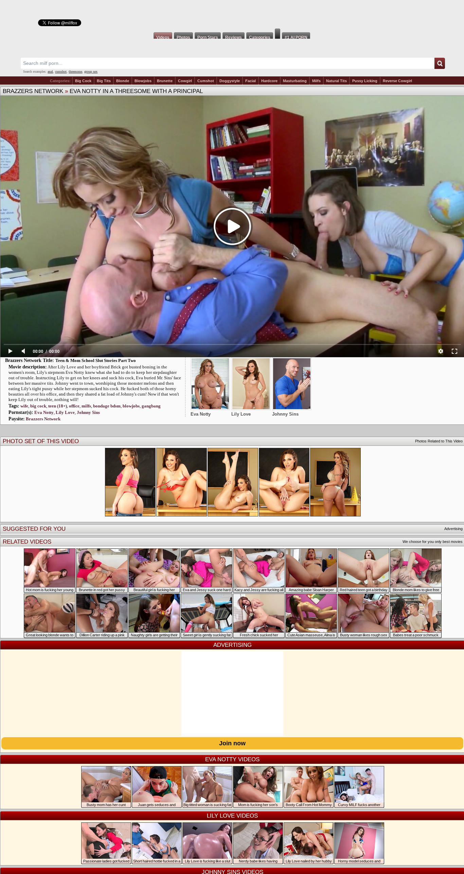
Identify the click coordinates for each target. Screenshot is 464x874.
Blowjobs (143, 81)
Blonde (122, 81)
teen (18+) (57, 405)
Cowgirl (185, 81)
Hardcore (269, 81)
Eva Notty (44, 412)
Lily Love (65, 412)
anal (50, 71)
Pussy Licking (364, 81)
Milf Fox (232, 14)
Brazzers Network (33, 91)
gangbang (151, 405)
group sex (90, 71)
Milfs (316, 81)
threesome (75, 71)
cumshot (61, 71)
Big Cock (83, 81)
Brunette (165, 81)
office (74, 405)
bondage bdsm (107, 405)
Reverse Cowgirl (397, 81)
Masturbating (295, 81)
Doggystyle (229, 81)
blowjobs (131, 405)
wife (24, 405)
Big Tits (104, 81)
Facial (250, 81)
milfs (86, 405)
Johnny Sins (88, 412)
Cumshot (205, 81)
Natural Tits (336, 81)
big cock (38, 405)
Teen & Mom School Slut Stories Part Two (95, 360)
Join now (232, 743)
